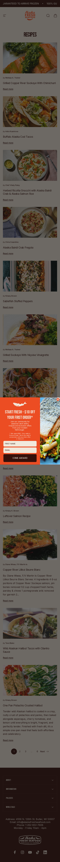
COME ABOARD (20, 458)
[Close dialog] (58, 399)
